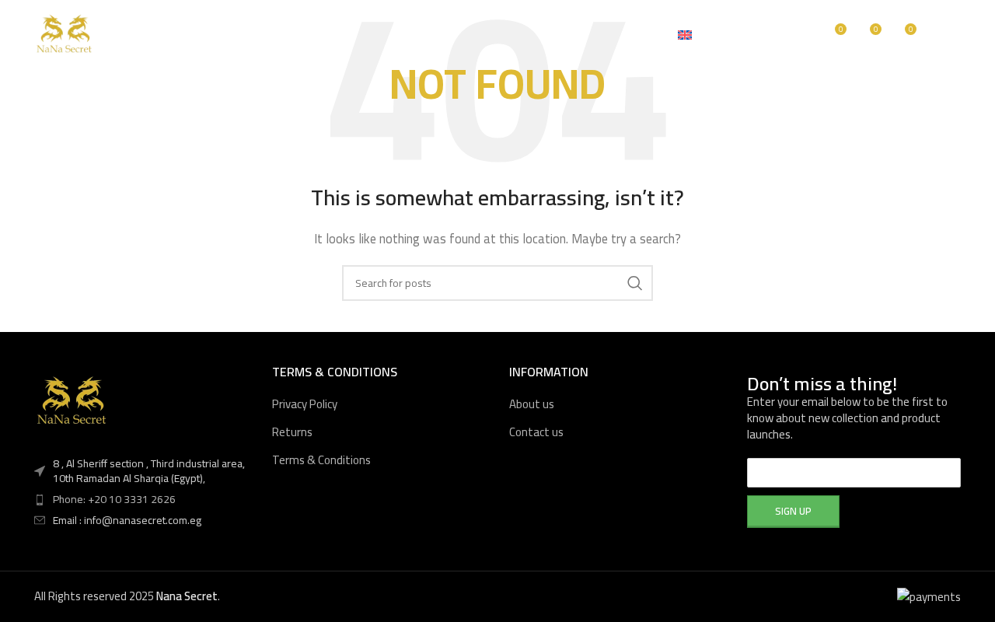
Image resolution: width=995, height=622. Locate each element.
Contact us (536, 432)
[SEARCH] (635, 283)
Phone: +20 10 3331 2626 (114, 499)
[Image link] (73, 401)
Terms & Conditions (321, 460)
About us (531, 404)
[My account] (769, 35)
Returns (292, 432)
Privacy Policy (304, 404)
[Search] (800, 35)
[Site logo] (65, 34)
